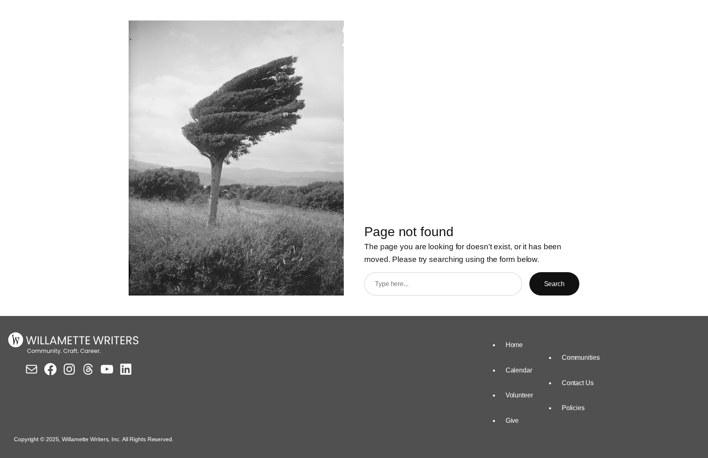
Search (554, 283)
